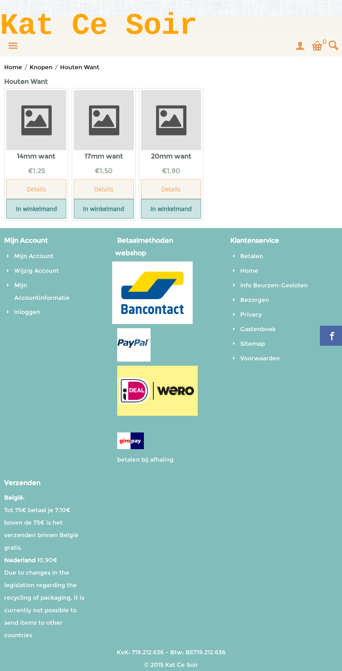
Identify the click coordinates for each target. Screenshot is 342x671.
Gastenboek (258, 329)
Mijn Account (33, 256)
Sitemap (252, 343)
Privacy (251, 314)
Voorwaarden (260, 358)
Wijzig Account (36, 270)
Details (36, 189)
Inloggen (27, 312)
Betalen (251, 256)
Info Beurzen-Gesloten (274, 285)
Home (249, 270)
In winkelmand (36, 209)
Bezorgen (254, 300)
